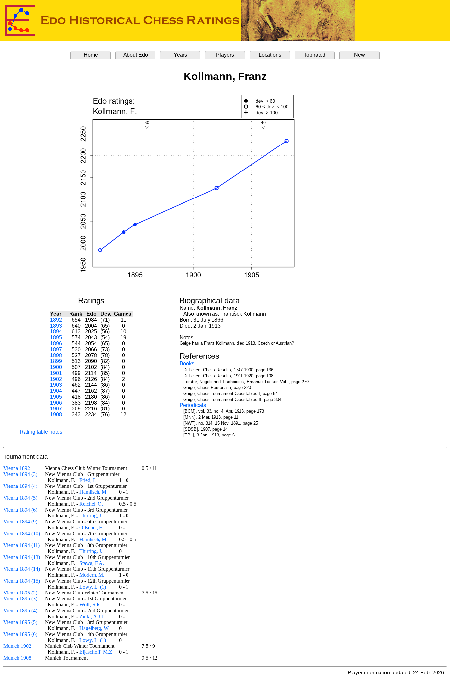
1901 (56, 373)
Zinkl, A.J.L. (92, 616)
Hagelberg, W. (94, 628)
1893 (56, 326)
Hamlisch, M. (93, 492)
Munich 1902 (17, 646)
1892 (56, 320)
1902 (56, 379)
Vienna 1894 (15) (21, 581)
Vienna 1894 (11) (21, 545)
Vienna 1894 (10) (21, 533)
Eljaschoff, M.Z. (96, 652)
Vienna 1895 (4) (20, 610)
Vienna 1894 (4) (20, 486)
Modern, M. (91, 575)
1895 (56, 337)
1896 (56, 343)
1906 (56, 403)
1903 (56, 385)
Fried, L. (88, 480)
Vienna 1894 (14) (21, 569)
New (359, 55)
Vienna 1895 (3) (20, 598)
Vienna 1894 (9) (20, 521)
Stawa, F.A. (91, 563)
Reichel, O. (91, 504)
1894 (56, 331)
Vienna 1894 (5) (20, 498)
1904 (56, 391)
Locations (270, 55)
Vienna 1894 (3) (20, 474)
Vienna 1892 (16, 468)
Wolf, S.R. (90, 604)
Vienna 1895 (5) (20, 622)
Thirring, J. (90, 515)
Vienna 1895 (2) (20, 592)
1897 (56, 349)
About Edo (135, 55)
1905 (56, 397)
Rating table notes (41, 432)
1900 (56, 367)
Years (180, 55)
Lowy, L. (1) (92, 587)
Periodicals (193, 405)
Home (91, 55)
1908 (56, 414)
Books (187, 363)
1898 (56, 355)
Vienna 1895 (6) (20, 634)
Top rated (314, 55)
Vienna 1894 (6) (20, 510)
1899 (56, 361)
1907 (56, 408)
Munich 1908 (17, 658)
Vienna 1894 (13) (21, 557)
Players (225, 55)
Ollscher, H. (91, 527)
